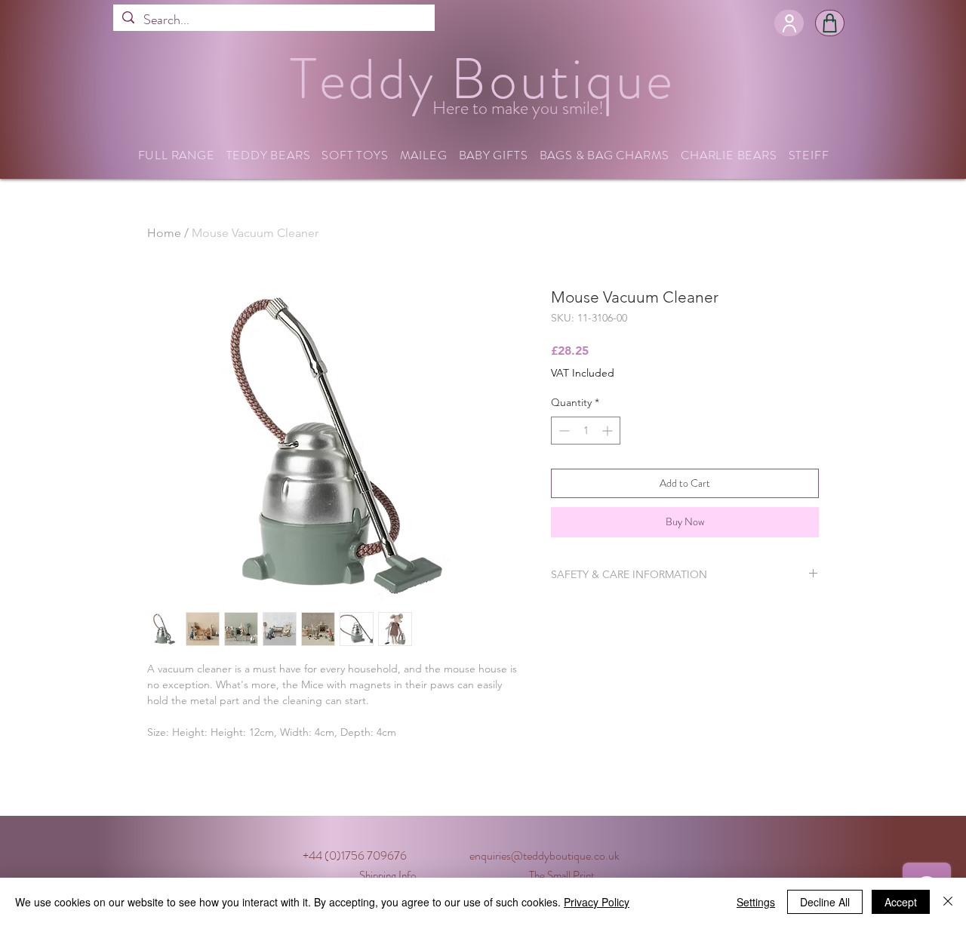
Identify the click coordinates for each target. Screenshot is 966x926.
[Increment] (608, 430)
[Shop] (829, 23)
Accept (900, 901)
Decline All (825, 901)
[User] (789, 23)
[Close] (948, 902)
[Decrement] (562, 430)
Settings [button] (756, 901)
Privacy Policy (596, 901)
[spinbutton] (585, 430)
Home (164, 233)
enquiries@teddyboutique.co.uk (544, 855)
